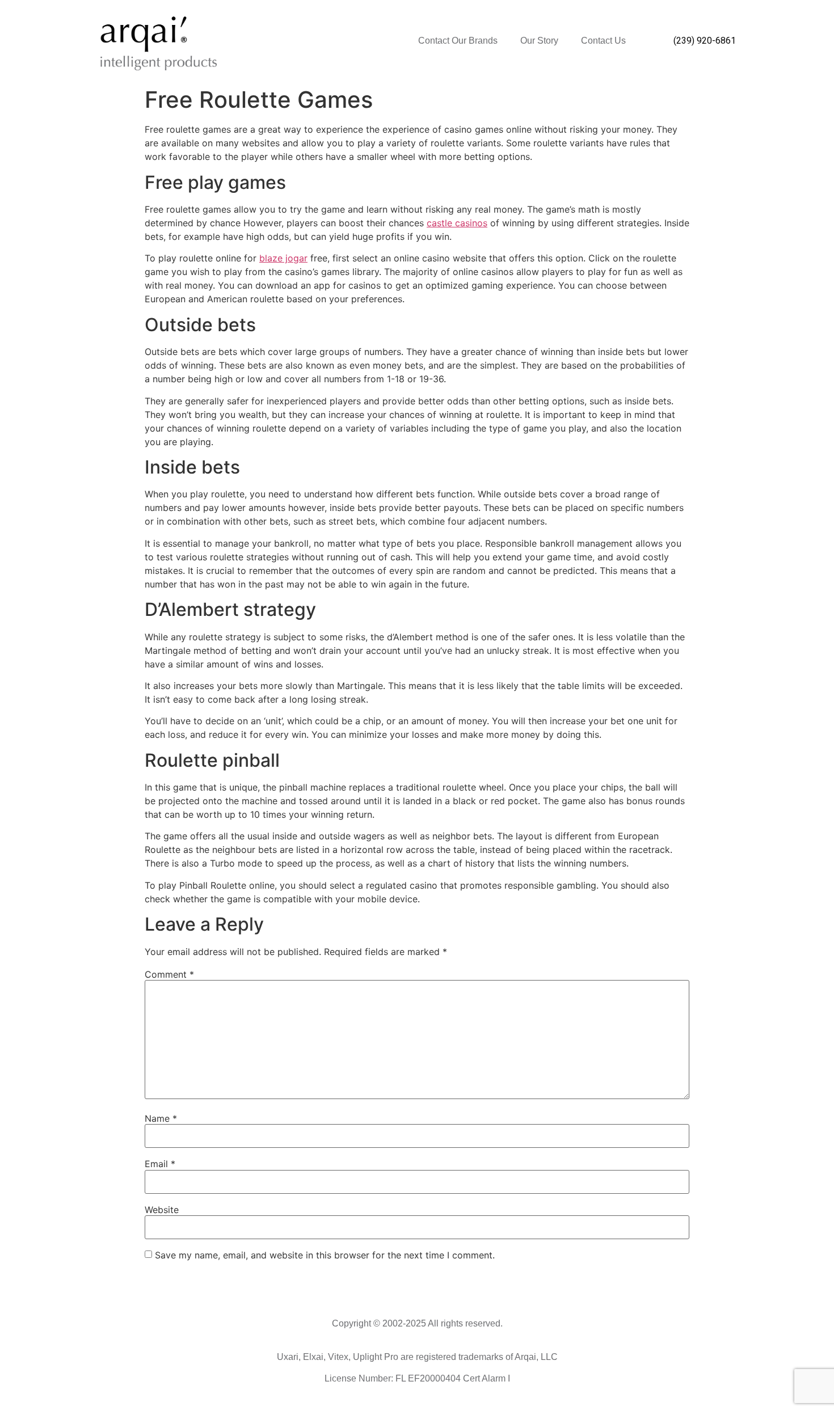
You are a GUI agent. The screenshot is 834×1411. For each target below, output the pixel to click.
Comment (169, 974)
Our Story (539, 40)
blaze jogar (283, 258)
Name (161, 1118)
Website (162, 1209)
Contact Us (603, 40)
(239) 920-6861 (704, 40)
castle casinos (457, 223)
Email (160, 1163)
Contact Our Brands (458, 40)
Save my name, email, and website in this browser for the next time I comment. (325, 1255)
